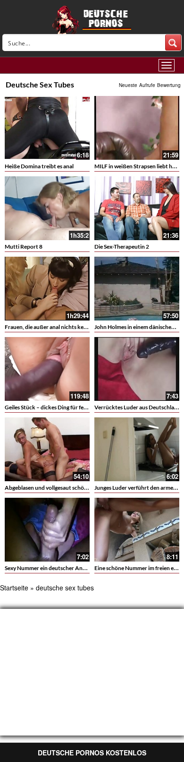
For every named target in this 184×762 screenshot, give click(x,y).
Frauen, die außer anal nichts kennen (50, 326)
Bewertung (169, 85)
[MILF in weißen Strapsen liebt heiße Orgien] (136, 128)
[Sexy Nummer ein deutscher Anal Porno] (47, 530)
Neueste (128, 85)
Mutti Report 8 (23, 246)
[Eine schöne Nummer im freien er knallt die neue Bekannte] (136, 530)
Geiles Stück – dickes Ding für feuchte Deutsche (64, 407)
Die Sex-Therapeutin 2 (121, 246)
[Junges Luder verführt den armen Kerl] (136, 449)
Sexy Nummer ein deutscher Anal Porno (54, 568)
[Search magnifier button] (173, 43)
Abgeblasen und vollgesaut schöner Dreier (57, 487)
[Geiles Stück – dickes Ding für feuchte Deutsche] (47, 369)
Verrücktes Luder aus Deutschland (137, 407)
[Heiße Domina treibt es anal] (47, 128)
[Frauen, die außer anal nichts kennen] (47, 288)
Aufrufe (147, 85)
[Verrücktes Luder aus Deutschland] (136, 367)
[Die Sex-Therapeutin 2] (136, 208)
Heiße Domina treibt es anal (39, 166)
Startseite (14, 587)
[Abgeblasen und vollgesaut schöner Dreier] (47, 449)
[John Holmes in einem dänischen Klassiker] (136, 288)
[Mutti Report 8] (47, 208)
